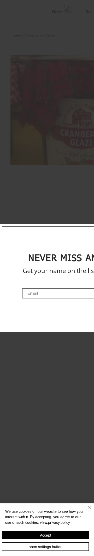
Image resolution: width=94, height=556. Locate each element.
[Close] (86, 510)
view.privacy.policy (55, 522)
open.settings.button (45, 546)
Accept (45, 535)
